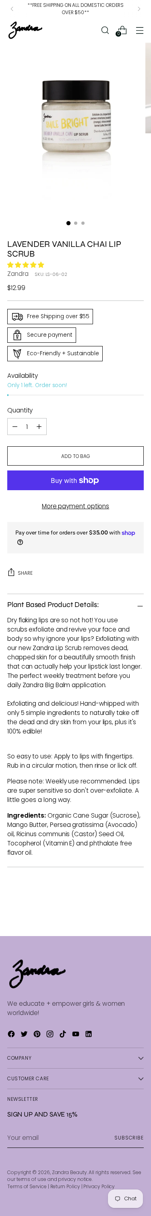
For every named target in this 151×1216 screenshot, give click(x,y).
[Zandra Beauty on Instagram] (51, 1035)
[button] (26, 265)
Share (25, 573)
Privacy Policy (99, 1186)
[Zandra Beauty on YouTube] (76, 1035)
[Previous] (12, 9)
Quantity (20, 410)
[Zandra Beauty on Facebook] (12, 1035)
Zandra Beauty (69, 1172)
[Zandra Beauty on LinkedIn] (89, 1035)
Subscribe (129, 1137)
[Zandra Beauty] (25, 30)
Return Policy (65, 1186)
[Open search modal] (105, 30)
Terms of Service (27, 1186)
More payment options (75, 506)
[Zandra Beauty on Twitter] (25, 1035)
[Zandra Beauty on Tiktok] (63, 1035)
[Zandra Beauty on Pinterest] (38, 1035)
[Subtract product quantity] (39, 426)
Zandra (18, 273)
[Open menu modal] (139, 30)
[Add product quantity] (15, 426)
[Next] (139, 9)
